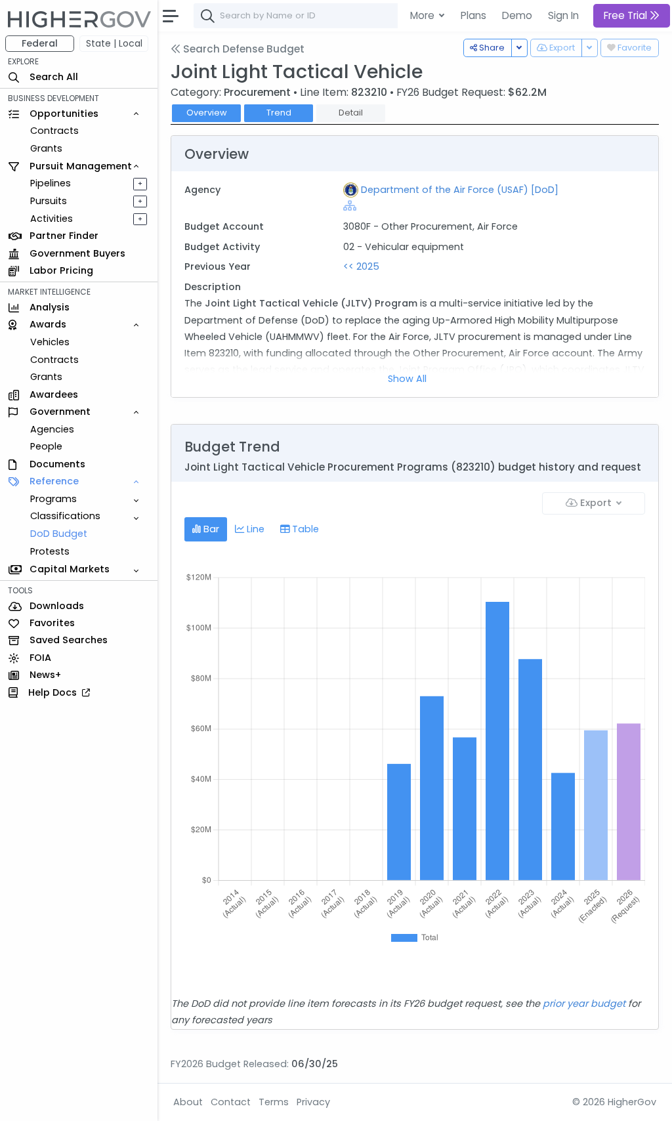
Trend (278, 112)
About (188, 1102)
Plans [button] (473, 15)
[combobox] (390, 15)
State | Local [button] (114, 43)
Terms (274, 1102)
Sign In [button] (563, 15)
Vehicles (50, 342)
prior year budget (584, 1003)
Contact (231, 1102)
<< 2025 (361, 266)
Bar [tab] (210, 529)
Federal (40, 43)
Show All (407, 378)
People (46, 446)
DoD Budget (58, 533)
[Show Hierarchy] (349, 205)
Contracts (54, 130)
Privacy (313, 1102)
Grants (46, 148)
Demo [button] (517, 15)
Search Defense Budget (242, 49)
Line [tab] (254, 529)
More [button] (423, 15)
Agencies (52, 429)
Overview (206, 112)
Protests (50, 551)
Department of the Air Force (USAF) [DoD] (459, 189)
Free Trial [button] (627, 15)
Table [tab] (304, 529)
